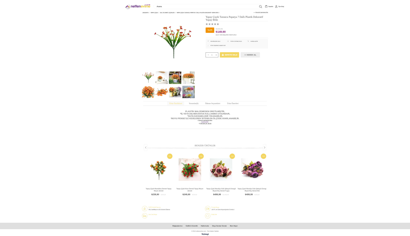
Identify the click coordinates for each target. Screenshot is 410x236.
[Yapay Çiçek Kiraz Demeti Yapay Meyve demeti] (190, 170)
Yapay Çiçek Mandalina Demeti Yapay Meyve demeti (158, 190)
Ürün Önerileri (233, 103)
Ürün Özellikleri (175, 103)
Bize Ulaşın (234, 226)
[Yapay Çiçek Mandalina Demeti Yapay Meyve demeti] (159, 170)
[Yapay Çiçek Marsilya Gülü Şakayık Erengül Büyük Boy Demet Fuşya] (221, 170)
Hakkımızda (205, 226)
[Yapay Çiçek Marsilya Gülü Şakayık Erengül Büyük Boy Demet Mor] (252, 170)
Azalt (208, 54)
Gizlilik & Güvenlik (192, 226)
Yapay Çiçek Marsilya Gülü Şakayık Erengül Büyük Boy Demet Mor (252, 190)
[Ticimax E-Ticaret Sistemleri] (205, 234)
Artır (216, 54)
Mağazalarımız (177, 226)
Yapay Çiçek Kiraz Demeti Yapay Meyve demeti (189, 190)
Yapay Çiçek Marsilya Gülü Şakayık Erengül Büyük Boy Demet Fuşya (221, 190)
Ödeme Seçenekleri (212, 103)
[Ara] (260, 6)
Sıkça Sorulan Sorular (219, 226)
